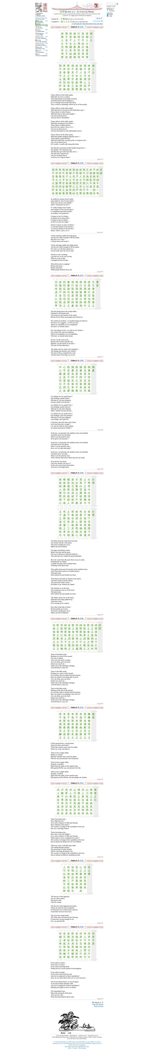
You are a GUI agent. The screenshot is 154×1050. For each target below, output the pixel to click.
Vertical (111, 9)
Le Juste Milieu (90, 1042)
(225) (81, 27)
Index (69, 1048)
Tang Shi (39, 47)
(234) (81, 927)
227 (80, 24)
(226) (81, 163)
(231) (81, 707)
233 (98, 24)
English (95, 1035)
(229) (81, 473)
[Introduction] (72, 12)
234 (101, 24)
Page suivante (98, 1006)
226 (77, 24)
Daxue (39, 30)
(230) (81, 618)
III (99, 18)
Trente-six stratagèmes (79, 1045)
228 (83, 24)
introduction (81, 1046)
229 (86, 24)
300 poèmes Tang (90, 1043)
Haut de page (82, 1048)
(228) (81, 360)
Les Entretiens (71, 1042)
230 (89, 24)
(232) (81, 783)
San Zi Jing (40, 36)
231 (92, 24)
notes (76, 1046)
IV (101, 18)
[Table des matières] (74, 12)
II (97, 18)
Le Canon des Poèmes (60, 1042)
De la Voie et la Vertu (79, 1043)
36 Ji (38, 54)
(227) (81, 275)
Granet (111, 14)
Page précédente (97, 1004)
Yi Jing (39, 40)
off (86, 1035)
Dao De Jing (40, 43)
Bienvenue (68, 1046)
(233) (81, 860)
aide (73, 1046)
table (87, 1046)
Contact (75, 1048)
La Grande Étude (80, 1042)
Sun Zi (39, 50)
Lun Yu (39, 26)
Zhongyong (40, 33)
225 (75, 24)
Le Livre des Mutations (65, 1043)
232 (95, 24)
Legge (110, 15)
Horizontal (111, 10)
